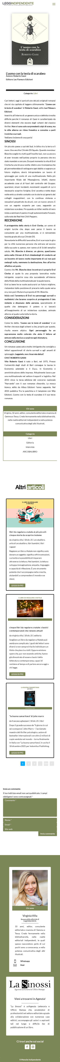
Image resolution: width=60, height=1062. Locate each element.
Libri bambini (33, 543)
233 (46, 763)
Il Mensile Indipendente (30, 1059)
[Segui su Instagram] (33, 1046)
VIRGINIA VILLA (17, 540)
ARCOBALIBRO (30, 451)
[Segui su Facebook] (27, 1046)
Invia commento (47, 833)
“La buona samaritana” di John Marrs (26, 716)
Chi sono (30, 908)
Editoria (30, 442)
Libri (35, 93)
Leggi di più (17, 585)
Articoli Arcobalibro (18, 543)
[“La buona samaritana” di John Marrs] (30, 697)
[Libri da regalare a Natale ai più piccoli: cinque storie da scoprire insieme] (30, 513)
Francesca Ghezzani (20, 721)
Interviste (30, 447)
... (40, 763)
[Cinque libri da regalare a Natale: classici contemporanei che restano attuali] (30, 609)
